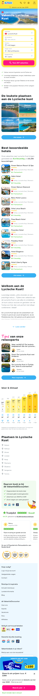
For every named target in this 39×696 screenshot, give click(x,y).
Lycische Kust (16, 12)
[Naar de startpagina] (7, 3)
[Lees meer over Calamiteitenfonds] (13, 641)
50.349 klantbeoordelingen (25, 516)
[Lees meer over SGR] (9, 504)
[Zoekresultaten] (21, 3)
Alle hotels (17, 137)
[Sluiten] (34, 674)
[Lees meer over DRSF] (17, 504)
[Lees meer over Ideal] (13, 504)
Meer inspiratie (17, 377)
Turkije (6, 12)
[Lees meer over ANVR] (5, 504)
